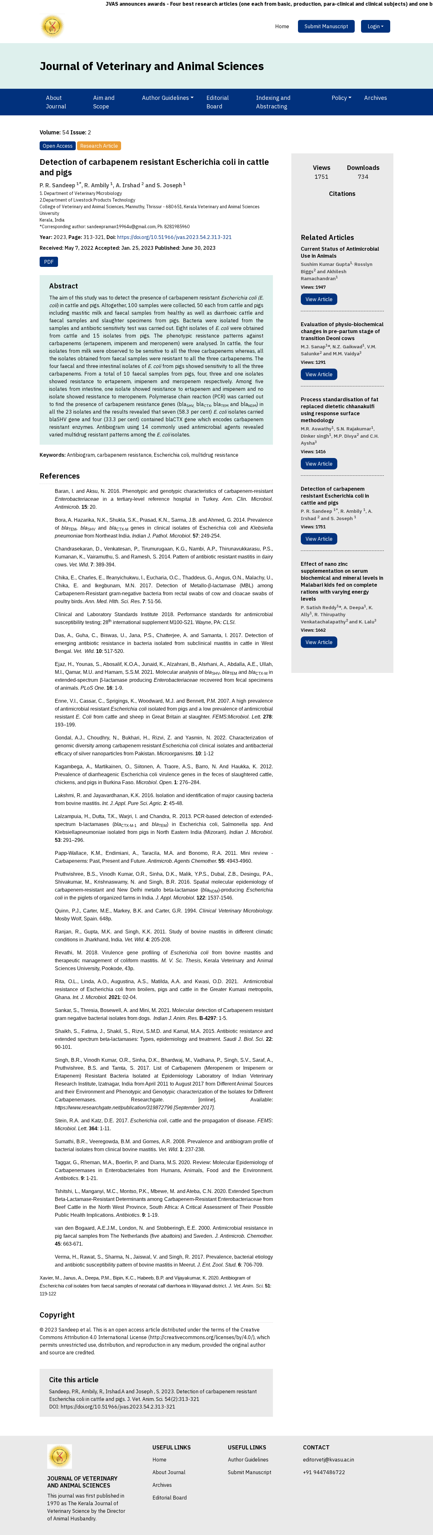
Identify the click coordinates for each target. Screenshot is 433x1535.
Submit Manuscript (326, 26)
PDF (49, 262)
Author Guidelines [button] (165, 97)
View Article (319, 299)
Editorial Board (217, 102)
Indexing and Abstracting (273, 102)
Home (282, 26)
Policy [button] (339, 97)
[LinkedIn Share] (354, 214)
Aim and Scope (104, 102)
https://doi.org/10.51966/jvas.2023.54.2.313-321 (174, 237)
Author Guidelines (248, 1459)
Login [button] (374, 26)
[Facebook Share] (330, 214)
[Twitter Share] (338, 214)
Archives (375, 97)
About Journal (56, 102)
